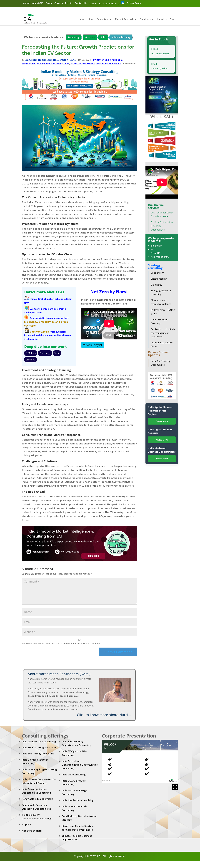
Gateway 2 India (39, 331)
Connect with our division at (105, 3)
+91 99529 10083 (160, 53)
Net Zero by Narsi (32, 830)
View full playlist (92, 345)
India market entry (121, 37)
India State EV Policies (108, 63)
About (26, 3)
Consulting (103, 19)
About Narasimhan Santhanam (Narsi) (59, 673)
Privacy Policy (134, 3)
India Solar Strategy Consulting (39, 747)
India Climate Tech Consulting (39, 741)
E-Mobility (31, 353)
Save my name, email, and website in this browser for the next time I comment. (62, 643)
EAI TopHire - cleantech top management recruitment (163, 333)
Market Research (124, 19)
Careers (58, 3)
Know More (162, 421)
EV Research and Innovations (53, 63)
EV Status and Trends (82, 63)
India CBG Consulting (74, 774)
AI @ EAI (26, 824)
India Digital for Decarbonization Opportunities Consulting (80, 764)
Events (68, 3)
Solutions (145, 19)
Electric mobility (159, 278)
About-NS (37, 3)
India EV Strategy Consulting (38, 753)
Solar (103, 37)
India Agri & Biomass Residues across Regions (160, 411)
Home (82, 19)
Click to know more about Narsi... (104, 714)
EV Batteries (100, 59)
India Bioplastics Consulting (78, 800)
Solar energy (157, 272)
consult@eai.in (159, 68)
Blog (90, 19)
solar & (56, 321)
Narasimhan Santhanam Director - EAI (50, 59)
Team (48, 3)
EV (151, 249)
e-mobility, (44, 321)
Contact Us (81, 3)
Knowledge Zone (166, 19)
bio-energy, (31, 321)
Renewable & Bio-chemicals (37, 798)
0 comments (129, 63)
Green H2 (90, 37)
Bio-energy (73, 37)
